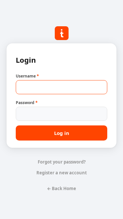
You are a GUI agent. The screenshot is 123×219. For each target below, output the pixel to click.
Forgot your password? (62, 162)
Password (27, 102)
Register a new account (61, 173)
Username (27, 76)
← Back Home (61, 188)
